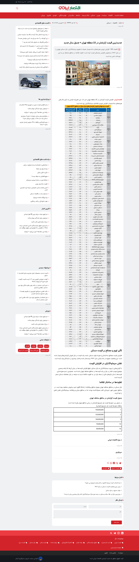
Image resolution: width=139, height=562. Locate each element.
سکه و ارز (71, 15)
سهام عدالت (53, 543)
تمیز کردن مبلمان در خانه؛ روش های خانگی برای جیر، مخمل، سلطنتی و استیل (33, 286)
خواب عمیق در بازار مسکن (113, 491)
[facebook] (114, 463)
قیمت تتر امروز (23, 350)
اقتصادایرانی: (118, 100)
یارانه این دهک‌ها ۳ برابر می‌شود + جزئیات (36, 112)
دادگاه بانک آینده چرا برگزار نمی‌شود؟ (37, 60)
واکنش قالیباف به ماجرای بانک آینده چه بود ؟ (35, 42)
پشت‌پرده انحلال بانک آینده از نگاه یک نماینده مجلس (33, 35)
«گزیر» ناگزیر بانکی (42, 173)
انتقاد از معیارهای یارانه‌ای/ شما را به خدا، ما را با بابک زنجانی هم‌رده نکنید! (33, 30)
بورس (98, 15)
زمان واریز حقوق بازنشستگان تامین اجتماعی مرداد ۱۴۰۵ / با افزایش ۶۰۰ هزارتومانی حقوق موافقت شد (33, 227)
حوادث (34, 346)
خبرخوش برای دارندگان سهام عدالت (38, 109)
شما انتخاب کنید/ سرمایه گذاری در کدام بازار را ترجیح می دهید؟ (102, 483)
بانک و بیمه (85, 15)
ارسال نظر (116, 522)
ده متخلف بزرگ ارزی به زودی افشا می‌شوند (36, 63)
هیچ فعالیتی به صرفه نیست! (40, 176)
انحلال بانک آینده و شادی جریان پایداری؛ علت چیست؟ (32, 56)
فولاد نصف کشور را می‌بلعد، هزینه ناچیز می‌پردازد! (34, 52)
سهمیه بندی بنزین (116, 548)
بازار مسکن (33, 543)
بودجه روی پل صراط (42, 169)
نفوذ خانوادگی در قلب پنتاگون (39, 201)
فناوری (49, 15)
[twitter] (117, 463)
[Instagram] (118, 533)
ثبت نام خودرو (106, 543)
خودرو (55, 15)
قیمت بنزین (117, 543)
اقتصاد (110, 15)
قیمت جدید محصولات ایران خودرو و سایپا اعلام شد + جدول (32, 274)
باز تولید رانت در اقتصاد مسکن (39, 194)
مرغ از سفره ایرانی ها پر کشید (39, 222)
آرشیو (106, 553)
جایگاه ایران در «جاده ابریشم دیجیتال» (37, 180)
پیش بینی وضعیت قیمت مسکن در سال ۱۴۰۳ (107, 487)
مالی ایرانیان (44, 350)
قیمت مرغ (22, 543)
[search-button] (17, 8)
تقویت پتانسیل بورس (41, 184)
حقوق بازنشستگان (92, 543)
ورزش (43, 15)
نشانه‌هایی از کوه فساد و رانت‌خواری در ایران (35, 165)
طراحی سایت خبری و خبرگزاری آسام (27, 558)
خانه (120, 23)
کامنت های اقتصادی (42, 23)
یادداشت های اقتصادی (41, 159)
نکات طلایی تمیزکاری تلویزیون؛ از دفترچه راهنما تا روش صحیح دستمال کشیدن (34, 292)
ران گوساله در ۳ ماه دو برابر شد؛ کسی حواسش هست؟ (33, 38)
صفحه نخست (119, 15)
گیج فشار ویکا (34, 350)
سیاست (104, 15)
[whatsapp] (111, 463)
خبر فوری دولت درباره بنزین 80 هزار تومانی (36, 214)
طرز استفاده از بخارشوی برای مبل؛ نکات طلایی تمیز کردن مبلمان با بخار (33, 299)
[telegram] (120, 463)
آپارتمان (105, 468)
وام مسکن (43, 543)
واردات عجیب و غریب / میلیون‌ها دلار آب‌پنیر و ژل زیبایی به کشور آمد (34, 47)
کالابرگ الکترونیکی (67, 543)
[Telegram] (115, 533)
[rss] (122, 533)
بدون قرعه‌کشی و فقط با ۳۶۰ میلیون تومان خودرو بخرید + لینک (34, 123)
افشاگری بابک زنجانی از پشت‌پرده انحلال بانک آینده (33, 67)
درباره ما (120, 553)
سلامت (40, 346)
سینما (46, 346)
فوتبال (27, 346)
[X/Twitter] (111, 533)
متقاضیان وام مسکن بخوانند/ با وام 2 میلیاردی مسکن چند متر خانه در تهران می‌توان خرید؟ (34, 117)
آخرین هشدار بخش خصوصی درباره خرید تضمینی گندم (34, 189)
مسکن (93, 15)
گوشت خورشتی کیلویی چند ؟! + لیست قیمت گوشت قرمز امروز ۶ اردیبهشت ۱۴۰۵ (33, 280)
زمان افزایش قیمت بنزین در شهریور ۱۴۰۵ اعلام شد (33, 105)
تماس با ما (113, 553)
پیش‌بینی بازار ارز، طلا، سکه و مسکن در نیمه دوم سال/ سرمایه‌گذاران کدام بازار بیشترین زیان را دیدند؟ (92, 494)
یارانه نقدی (79, 543)
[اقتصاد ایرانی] (69, 8)
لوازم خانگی (63, 15)
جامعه (78, 15)
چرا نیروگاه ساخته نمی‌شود (40, 198)
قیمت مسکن (115, 468)
